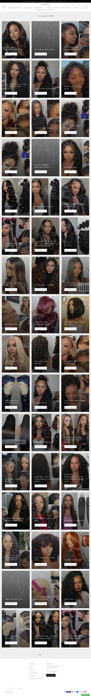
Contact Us (31, 668)
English (5, 5)
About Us (31, 666)
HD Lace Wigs (28, 7)
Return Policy (31, 670)
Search (79, 5)
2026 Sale (76, 7)
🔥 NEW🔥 (56, 7)
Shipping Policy (32, 676)
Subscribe (51, 675)
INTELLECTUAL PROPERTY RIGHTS (36, 678)
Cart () (85, 5)
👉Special (48, 7)
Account (74, 5)
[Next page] (51, 653)
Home (3, 7)
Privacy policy (31, 674)
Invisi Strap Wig (66, 7)
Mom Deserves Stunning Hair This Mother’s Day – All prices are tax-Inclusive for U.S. (45, 1)
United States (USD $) (10, 688)
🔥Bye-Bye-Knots (38, 7)
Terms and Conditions (33, 672)
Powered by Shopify (9, 692)
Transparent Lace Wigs (14, 7)
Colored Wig (85, 7)
